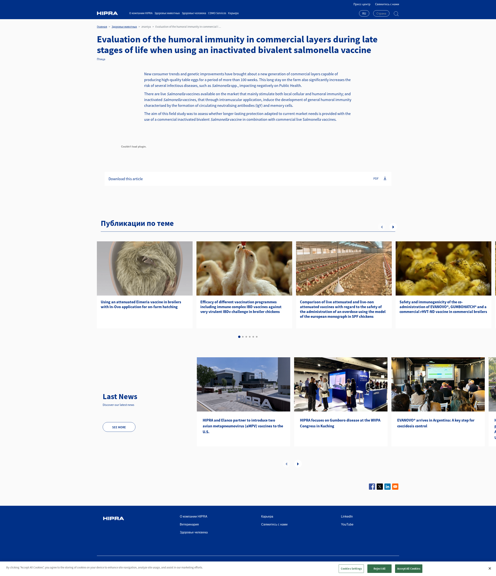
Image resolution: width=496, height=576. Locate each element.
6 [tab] (256, 337)
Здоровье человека (194, 13)
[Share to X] (380, 486)
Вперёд (393, 227)
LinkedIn (347, 516)
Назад (382, 227)
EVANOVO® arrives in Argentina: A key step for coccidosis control (435, 423)
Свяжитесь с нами (387, 4)
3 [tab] (246, 337)
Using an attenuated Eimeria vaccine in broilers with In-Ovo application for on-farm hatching (141, 304)
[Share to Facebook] (372, 486)
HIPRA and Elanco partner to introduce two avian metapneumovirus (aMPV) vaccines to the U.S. (243, 426)
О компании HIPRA (140, 13)
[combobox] (364, 13)
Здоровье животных (167, 13)
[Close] (490, 568)
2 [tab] (243, 337)
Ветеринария (189, 524)
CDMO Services (217, 13)
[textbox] (381, 13)
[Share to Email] (395, 486)
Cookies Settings (351, 568)
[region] (248, 568)
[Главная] (111, 13)
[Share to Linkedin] (387, 486)
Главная (102, 26)
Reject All (380, 568)
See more (119, 427)
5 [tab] (253, 337)
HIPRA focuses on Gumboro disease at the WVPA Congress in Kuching (340, 423)
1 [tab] (239, 337)
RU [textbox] (364, 13)
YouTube (347, 524)
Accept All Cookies (408, 568)
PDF (376, 178)
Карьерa (233, 13)
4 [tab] (250, 337)
